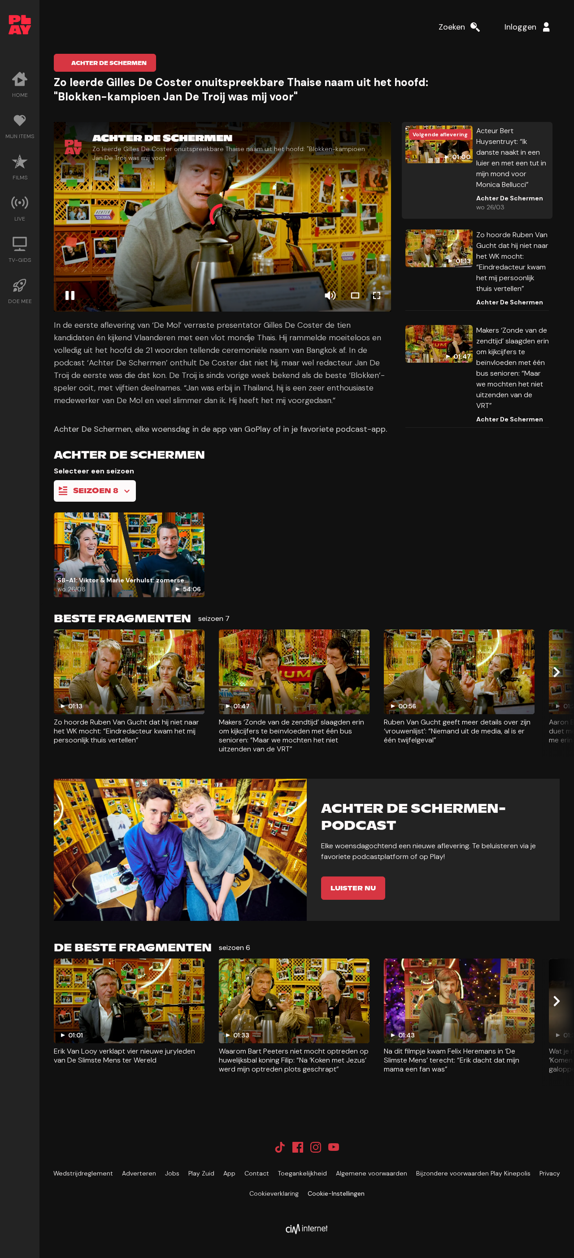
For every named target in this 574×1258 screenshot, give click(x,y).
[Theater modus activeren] (355, 295)
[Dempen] (330, 295)
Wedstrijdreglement (83, 1173)
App (229, 1173)
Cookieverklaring (274, 1193)
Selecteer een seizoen (94, 471)
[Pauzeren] (70, 295)
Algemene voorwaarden (371, 1173)
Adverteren (139, 1173)
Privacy (549, 1173)
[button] (222, 217)
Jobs (172, 1173)
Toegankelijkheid (302, 1173)
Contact (256, 1173)
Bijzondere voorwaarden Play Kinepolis (473, 1173)
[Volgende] (556, 672)
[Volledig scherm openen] (377, 295)
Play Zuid (201, 1173)
